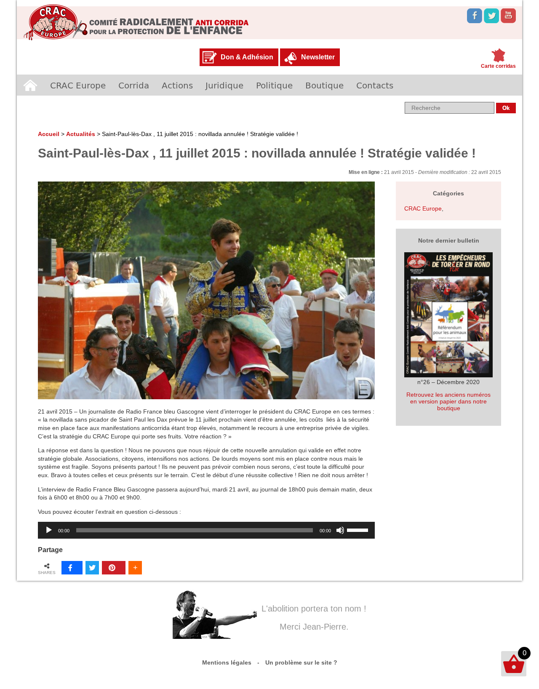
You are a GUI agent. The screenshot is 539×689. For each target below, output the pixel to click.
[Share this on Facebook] (72, 567)
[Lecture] (49, 530)
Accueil (30, 85)
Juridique (224, 85)
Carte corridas (498, 66)
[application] (206, 530)
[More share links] (135, 567)
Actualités (80, 134)
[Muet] (340, 530)
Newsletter (318, 57)
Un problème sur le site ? (301, 662)
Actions (177, 85)
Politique (274, 85)
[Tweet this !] (92, 567)
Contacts (374, 85)
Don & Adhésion (247, 57)
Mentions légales (226, 662)
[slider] (359, 529)
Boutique (324, 85)
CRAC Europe (78, 85)
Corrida (133, 85)
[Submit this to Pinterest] (113, 567)
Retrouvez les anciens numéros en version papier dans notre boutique (448, 401)
